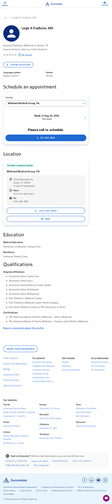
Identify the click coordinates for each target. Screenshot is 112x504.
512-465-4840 (47, 138)
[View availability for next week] (85, 117)
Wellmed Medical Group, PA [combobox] (23, 103)
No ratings (27, 55)
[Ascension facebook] (84, 480)
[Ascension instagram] (105, 480)
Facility (9, 97)
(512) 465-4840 (48, 210)
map (47, 219)
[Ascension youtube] (98, 480)
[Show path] (5, 17)
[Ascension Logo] (29, 480)
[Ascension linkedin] (91, 480)
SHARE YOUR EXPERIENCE (20, 349)
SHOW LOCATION (20, 64)
